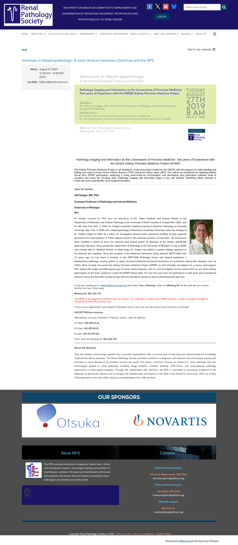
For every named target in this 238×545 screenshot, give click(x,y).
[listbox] (201, 49)
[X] (157, 6)
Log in (162, 16)
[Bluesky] (174, 6)
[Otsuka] (68, 426)
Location (32, 81)
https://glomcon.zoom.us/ (114, 285)
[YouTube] (166, 6)
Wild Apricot (186, 540)
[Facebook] (149, 6)
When (33, 69)
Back (24, 49)
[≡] (212, 34)
